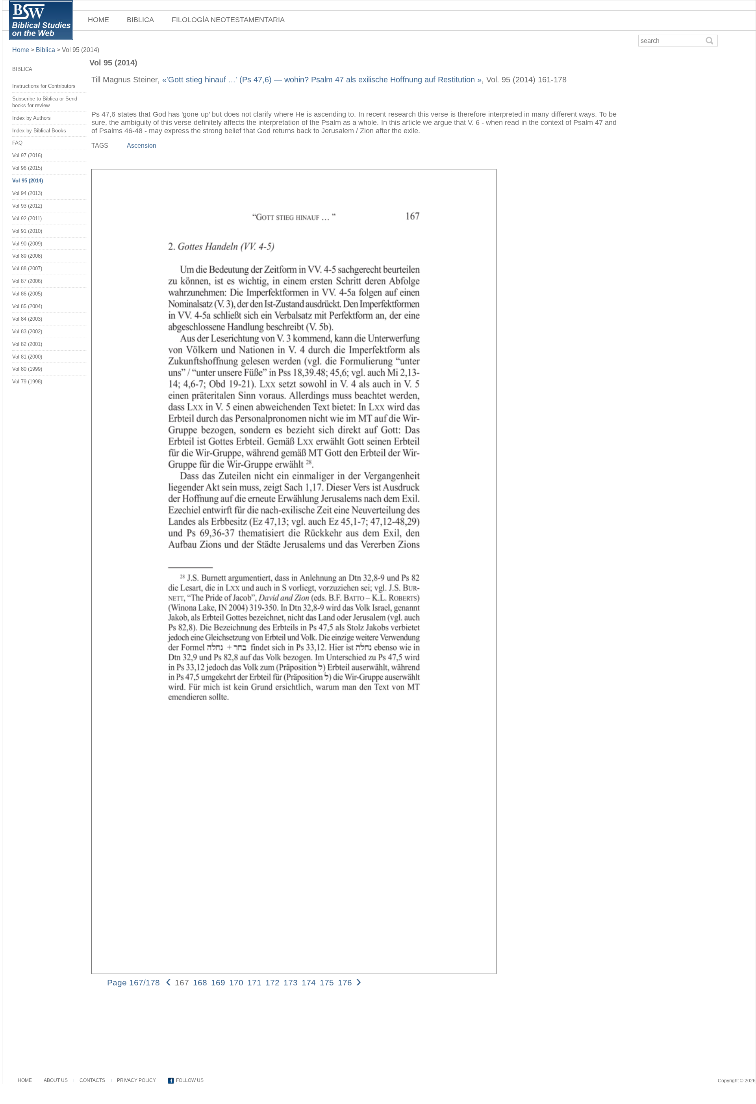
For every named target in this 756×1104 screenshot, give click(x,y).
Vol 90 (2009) (27, 244)
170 (236, 982)
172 (272, 982)
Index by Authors (31, 118)
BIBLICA (140, 20)
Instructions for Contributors (44, 86)
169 (218, 982)
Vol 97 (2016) (27, 155)
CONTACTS (92, 1080)
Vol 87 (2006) (27, 281)
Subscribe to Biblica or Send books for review (44, 102)
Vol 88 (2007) (27, 268)
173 (291, 982)
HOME (98, 20)
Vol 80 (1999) (27, 369)
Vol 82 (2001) (27, 344)
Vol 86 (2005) (27, 294)
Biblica (45, 49)
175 (327, 982)
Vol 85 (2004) (27, 306)
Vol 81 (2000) (27, 357)
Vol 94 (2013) (27, 193)
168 (200, 982)
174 (309, 982)
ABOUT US (56, 1080)
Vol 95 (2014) (27, 181)
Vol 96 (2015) (27, 168)
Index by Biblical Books (39, 131)
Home (21, 49)
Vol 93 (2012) (27, 206)
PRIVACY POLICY (136, 1080)
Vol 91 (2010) (27, 231)
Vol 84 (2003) (27, 319)
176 (345, 982)
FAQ (17, 143)
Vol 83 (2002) (27, 332)
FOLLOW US (190, 1080)
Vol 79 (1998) (27, 382)
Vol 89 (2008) (27, 256)
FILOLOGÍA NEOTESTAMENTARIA (228, 20)
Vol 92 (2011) (27, 218)
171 (254, 982)
